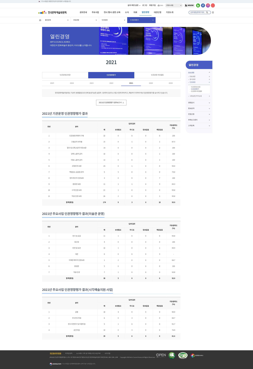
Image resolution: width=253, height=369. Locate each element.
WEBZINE (191, 5)
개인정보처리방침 (55, 353)
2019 (170, 83)
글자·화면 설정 (133, 5)
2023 (91, 83)
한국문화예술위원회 (52, 12)
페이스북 (203, 5)
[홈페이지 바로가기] (40, 20)
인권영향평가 (111, 75)
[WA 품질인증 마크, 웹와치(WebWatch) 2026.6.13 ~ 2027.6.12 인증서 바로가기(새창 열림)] (183, 353)
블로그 (198, 5)
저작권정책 (68, 353)
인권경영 (192, 82)
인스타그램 (208, 5)
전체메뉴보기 (213, 12)
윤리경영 (192, 79)
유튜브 (213, 5)
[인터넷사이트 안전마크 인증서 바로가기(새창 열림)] (172, 353)
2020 (151, 83)
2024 (72, 83)
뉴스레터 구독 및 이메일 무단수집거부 (88, 353)
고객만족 (191, 126)
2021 (131, 83)
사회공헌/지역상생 (196, 96)
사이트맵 (107, 353)
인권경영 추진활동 (157, 75)
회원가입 (152, 5)
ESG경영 (191, 73)
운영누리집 (169, 5)
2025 (52, 83)
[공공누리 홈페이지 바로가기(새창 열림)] (161, 354)
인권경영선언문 (65, 75)
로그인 (144, 5)
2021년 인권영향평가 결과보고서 (110, 103)
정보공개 (191, 108)
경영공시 (191, 103)
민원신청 (191, 114)
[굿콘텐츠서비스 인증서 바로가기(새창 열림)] (197, 354)
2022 (111, 83)
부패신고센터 (192, 120)
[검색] (207, 12)
